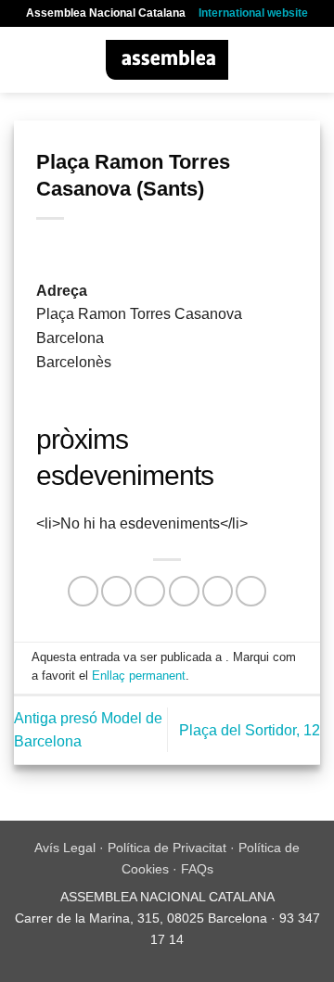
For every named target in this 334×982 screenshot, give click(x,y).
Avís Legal (65, 847)
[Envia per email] (184, 591)
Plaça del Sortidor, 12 (249, 730)
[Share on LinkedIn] (251, 591)
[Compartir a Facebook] (116, 591)
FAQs (197, 868)
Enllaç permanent (139, 675)
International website (253, 12)
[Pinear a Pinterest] (217, 591)
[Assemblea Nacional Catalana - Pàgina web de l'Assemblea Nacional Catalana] (167, 60)
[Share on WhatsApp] (83, 591)
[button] (25, 60)
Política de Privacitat (167, 847)
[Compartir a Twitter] (150, 591)
